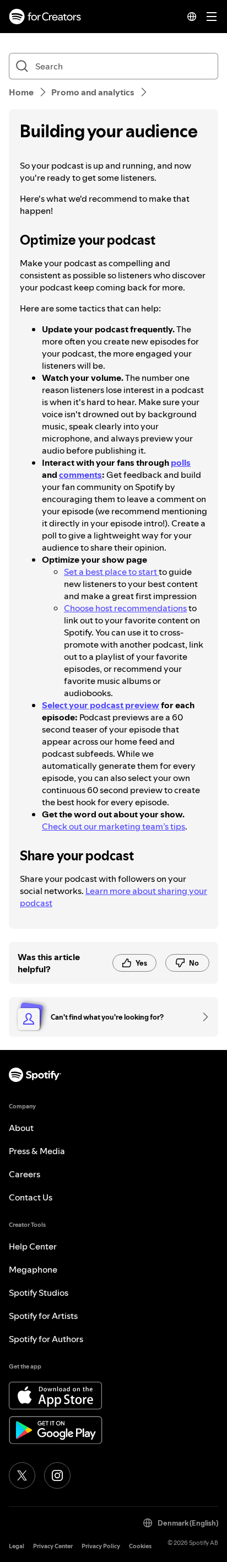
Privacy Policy (101, 1546)
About (21, 1128)
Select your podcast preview (100, 705)
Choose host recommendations (125, 608)
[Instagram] (57, 1475)
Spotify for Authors (46, 1339)
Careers (24, 1174)
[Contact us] (201, 1017)
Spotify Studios (38, 1292)
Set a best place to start (111, 571)
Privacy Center (53, 1546)
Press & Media (37, 1151)
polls (181, 462)
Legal (16, 1546)
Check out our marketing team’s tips (113, 826)
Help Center (33, 1246)
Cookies (140, 1546)
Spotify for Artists (43, 1316)
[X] (22, 1475)
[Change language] (191, 16)
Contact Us (30, 1197)
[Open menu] (211, 16)
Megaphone (33, 1269)
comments (80, 474)
